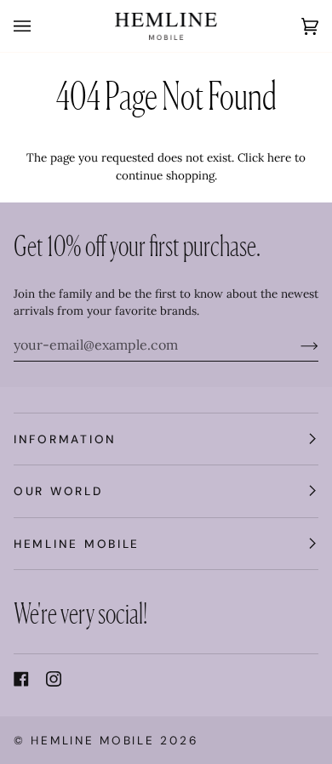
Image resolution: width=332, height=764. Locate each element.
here (279, 157)
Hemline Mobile (92, 740)
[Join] (295, 344)
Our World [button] (58, 491)
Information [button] (65, 439)
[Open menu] (39, 26)
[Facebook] (21, 679)
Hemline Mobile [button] (77, 543)
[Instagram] (53, 679)
